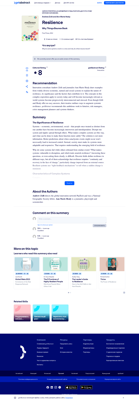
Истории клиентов (66, 352)
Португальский (89, 373)
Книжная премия (42, 352)
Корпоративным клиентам (115, 360)
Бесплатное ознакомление (115, 344)
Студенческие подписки (114, 352)
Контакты (40, 365)
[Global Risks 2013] (27, 264)
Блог (61, 348)
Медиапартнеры (88, 348)
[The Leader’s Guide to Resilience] (83, 264)
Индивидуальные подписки (115, 348)
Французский (106, 373)
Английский (19, 373)
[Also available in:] (27, 92)
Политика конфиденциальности (28, 379)
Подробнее (69, 398)
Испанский (47, 373)
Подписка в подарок (113, 356)
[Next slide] (124, 292)
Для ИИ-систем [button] (69, 3)
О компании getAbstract (45, 344)
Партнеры (86, 352)
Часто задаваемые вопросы (46, 360)
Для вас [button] (57, 3)
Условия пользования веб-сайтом (57, 379)
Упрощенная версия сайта (113, 379)
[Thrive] (112, 264)
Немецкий (33, 373)
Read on (69, 183)
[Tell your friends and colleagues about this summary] (27, 86)
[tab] (68, 292)
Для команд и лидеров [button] (41, 3)
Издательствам (88, 344)
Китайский (74, 373)
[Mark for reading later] (27, 75)
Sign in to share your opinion (45, 225)
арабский (120, 373)
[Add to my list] (27, 81)
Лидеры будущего (43, 348)
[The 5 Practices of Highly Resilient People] (55, 264)
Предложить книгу (66, 344)
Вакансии (40, 356)
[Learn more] (47, 67)
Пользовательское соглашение (85, 379)
